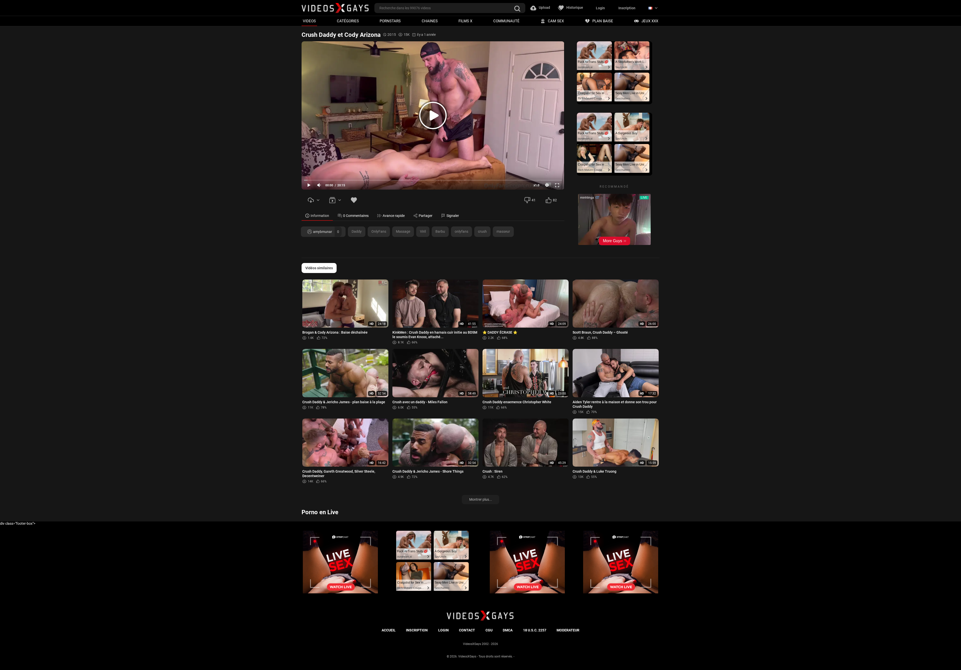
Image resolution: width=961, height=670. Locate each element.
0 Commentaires (356, 216)
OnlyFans (378, 231)
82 (555, 200)
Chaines (430, 21)
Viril (423, 231)
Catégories (348, 21)
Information (320, 216)
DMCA (508, 630)
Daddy (357, 231)
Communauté (506, 21)
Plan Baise (602, 21)
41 (534, 200)
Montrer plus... (480, 499)
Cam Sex (556, 21)
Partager (425, 216)
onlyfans (461, 231)
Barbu (440, 231)
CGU (489, 630)
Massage (403, 231)
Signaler (452, 216)
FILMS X (465, 21)
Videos (309, 21)
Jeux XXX (649, 21)
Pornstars (390, 21)
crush (482, 231)
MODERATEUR (568, 630)
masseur (503, 231)
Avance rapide (394, 216)
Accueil (389, 630)
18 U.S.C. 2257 (534, 630)
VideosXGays (467, 656)
